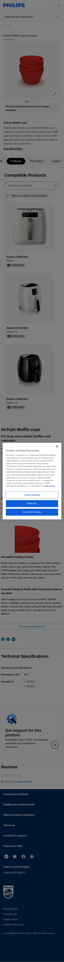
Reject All (32, 503)
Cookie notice (49, 486)
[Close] (57, 446)
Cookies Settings (32, 495)
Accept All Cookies (32, 512)
